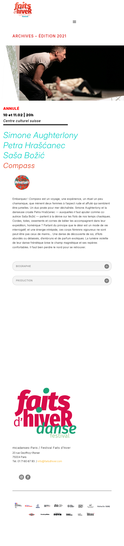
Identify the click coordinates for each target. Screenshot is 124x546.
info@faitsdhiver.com (50, 461)
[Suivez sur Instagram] (21, 477)
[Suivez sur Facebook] (28, 477)
